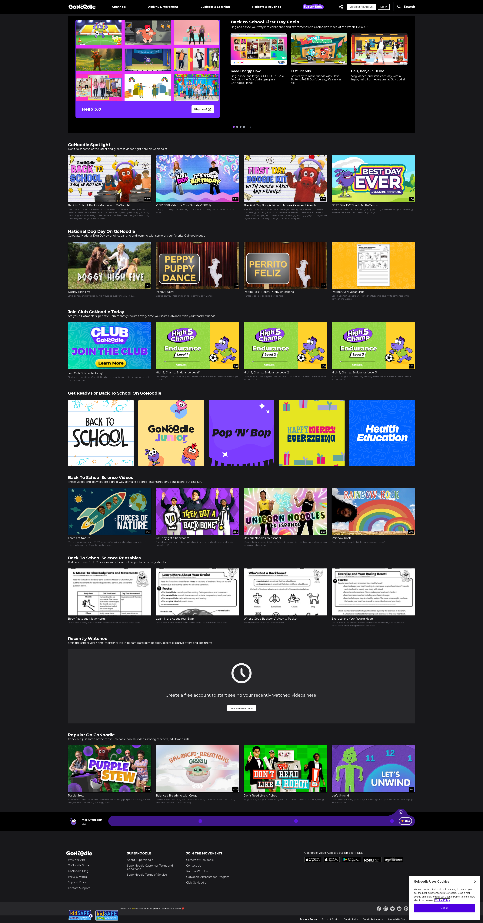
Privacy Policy (308, 919)
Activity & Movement (163, 6)
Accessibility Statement (400, 919)
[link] (109, 352)
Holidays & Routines (266, 6)
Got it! (445, 908)
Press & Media (77, 876)
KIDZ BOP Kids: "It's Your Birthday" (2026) (183, 205)
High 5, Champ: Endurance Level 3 (354, 372)
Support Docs (77, 882)
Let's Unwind (340, 795)
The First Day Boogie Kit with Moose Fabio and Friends (280, 205)
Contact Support (79, 888)
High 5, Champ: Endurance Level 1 (178, 372)
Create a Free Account (362, 6)
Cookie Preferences (373, 919)
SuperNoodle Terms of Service (147, 874)
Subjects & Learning (215, 6)
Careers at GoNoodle (200, 860)
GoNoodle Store (78, 865)
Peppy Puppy (165, 292)
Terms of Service (330, 919)
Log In (383, 6)
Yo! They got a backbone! (172, 538)
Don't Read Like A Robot (260, 795)
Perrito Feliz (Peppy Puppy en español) (269, 292)
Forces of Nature (79, 538)
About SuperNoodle (140, 860)
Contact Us (193, 865)
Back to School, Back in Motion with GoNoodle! (99, 205)
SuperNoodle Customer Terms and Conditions (150, 867)
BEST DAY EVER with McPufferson (355, 205)
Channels (119, 6)
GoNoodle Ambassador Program (207, 877)
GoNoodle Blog (78, 871)
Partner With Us (197, 871)
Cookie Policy (351, 919)
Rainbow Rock (341, 538)
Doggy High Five (79, 292)
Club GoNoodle (196, 882)
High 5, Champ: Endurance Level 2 (266, 372)
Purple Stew (76, 795)
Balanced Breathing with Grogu (177, 795)
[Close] (475, 882)
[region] (444, 898)
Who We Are (76, 859)
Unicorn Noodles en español (262, 538)
